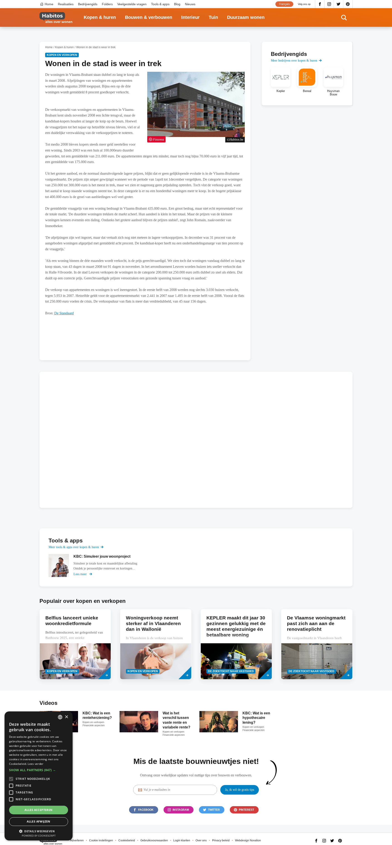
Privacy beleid (221, 840)
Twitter (338, 4)
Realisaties (66, 4)
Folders (107, 4)
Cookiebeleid (126, 840)
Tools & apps (160, 4)
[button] (38, 770)
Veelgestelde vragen (132, 4)
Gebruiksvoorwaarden (154, 840)
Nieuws (190, 4)
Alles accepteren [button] (38, 810)
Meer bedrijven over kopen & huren (294, 60)
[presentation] (75, 644)
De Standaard (64, 313)
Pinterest (348, 4)
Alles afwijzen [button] (38, 821)
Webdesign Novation (248, 840)
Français (284, 4)
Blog (177, 4)
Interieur (190, 17)
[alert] (39, 775)
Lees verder (35, 764)
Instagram (329, 4)
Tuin (213, 17)
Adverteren (77, 840)
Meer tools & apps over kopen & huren (74, 547)
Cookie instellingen (101, 840)
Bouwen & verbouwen (148, 17)
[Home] (55, 17)
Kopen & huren (100, 17)
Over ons (201, 840)
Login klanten (181, 840)
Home (49, 4)
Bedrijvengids (87, 4)
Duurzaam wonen (246, 17)
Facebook (320, 4)
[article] (280, 81)
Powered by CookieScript (39, 835)
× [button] (66, 717)
